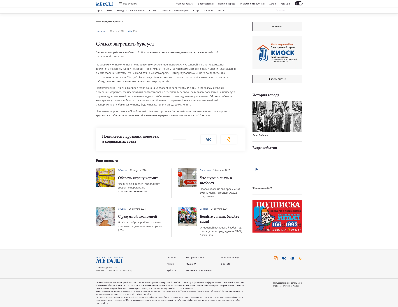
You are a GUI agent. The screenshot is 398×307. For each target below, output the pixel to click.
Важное (204, 208)
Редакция (285, 3)
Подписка (277, 26)
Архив (272, 3)
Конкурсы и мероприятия (131, 10)
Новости (100, 31)
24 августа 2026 (219, 208)
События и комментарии (175, 10)
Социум (153, 10)
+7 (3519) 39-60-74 (184, 288)
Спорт (196, 10)
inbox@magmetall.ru (166, 288)
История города (226, 3)
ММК (109, 10)
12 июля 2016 (117, 31)
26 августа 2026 (138, 170)
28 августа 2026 (221, 170)
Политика (205, 170)
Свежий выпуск (277, 78)
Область (208, 10)
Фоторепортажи (184, 3)
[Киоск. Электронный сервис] (277, 52)
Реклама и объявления (252, 3)
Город (99, 10)
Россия (221, 10)
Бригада (226, 263)
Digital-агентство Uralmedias (286, 286)
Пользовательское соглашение (287, 283)
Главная (171, 257)
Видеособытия (206, 3)
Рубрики (171, 270)
